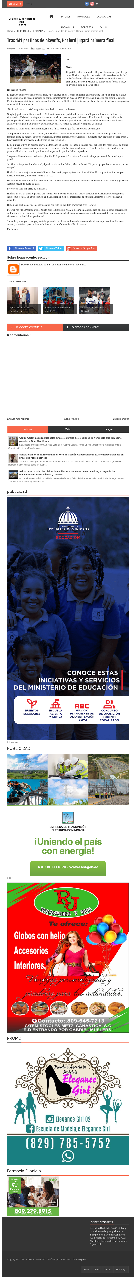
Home (86, 1269)
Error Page (121, 1269)
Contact (107, 1269)
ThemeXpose (79, 1259)
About (97, 1269)
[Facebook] (87, 4)
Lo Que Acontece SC (35, 1259)
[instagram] (97, 4)
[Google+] (92, 4)
